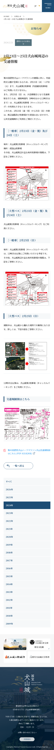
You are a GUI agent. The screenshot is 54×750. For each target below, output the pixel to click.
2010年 (9, 615)
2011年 (9, 607)
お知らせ (17, 16)
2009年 (9, 623)
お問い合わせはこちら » (27, 732)
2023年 (9, 513)
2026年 (9, 489)
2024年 (9, 505)
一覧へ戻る (18, 465)
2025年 (9, 497)
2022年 (9, 521)
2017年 (9, 560)
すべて (9, 481)
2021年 (9, 528)
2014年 (9, 584)
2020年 (9, 536)
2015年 (9, 576)
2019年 (9, 544)
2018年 (9, 552)
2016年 (9, 568)
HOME (6, 16)
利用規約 (27, 739)
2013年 (9, 592)
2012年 (9, 599)
